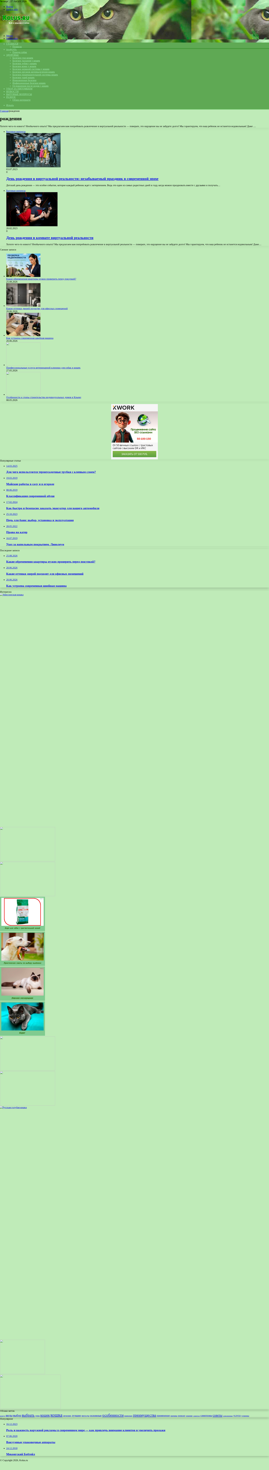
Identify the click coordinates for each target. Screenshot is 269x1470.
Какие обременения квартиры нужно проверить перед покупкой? (41, 279)
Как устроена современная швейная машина (29, 338)
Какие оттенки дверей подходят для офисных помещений (37, 308)
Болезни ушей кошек (23, 77)
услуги (237, 1415)
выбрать (28, 1415)
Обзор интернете (21, 100)
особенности (113, 1415)
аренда (2, 1416)
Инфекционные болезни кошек (29, 83)
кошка (56, 1414)
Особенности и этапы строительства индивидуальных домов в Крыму (43, 397)
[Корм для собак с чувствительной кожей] (22, 930)
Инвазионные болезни (24, 80)
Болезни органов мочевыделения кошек (33, 72)
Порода (11, 49)
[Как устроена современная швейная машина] (23, 335)
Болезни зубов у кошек (24, 63)
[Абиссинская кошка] (30, 1408)
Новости (12, 91)
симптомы (206, 1415)
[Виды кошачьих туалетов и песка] (27, 1104)
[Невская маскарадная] (22, 1000)
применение (163, 1415)
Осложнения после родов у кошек (30, 86)
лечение (67, 1415)
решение (189, 1416)
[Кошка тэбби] (27, 895)
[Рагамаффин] (27, 1069)
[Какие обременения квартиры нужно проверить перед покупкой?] (23, 276)
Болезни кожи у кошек (24, 66)
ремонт (181, 1415)
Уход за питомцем (19, 88)
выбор (17, 1415)
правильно (128, 1416)
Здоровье (12, 55)
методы (85, 1415)
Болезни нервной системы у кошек (31, 69)
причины (173, 1416)
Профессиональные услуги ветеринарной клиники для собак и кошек (43, 367)
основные (96, 1415)
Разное (11, 97)
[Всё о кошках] (15, 30)
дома (37, 1415)
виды (9, 1415)
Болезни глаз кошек (22, 58)
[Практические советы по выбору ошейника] (22, 965)
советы (217, 1415)
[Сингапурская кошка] (27, 860)
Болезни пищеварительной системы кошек (35, 74)
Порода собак (19, 52)
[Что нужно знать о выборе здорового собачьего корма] (22, 1373)
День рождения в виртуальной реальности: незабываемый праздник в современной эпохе (82, 179)
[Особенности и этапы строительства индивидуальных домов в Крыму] (23, 394)
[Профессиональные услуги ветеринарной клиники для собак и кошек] (23, 365)
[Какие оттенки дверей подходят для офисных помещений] (23, 305)
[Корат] (22, 1035)
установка (245, 1416)
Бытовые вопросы (19, 94)
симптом (196, 1416)
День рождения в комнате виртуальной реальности (49, 238)
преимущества (144, 1415)
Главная (4, 111)
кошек (45, 1415)
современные (228, 1416)
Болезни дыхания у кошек (26, 60)
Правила (17, 46)
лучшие (76, 1415)
